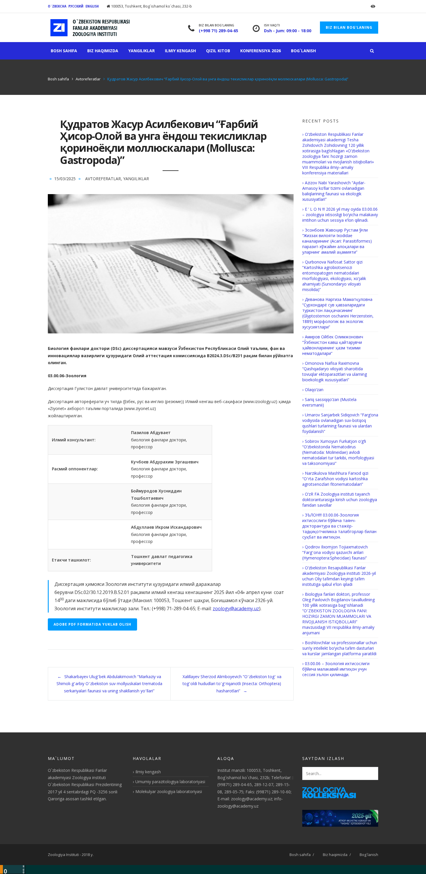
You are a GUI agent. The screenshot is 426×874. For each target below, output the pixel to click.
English (92, 6)
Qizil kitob (218, 50)
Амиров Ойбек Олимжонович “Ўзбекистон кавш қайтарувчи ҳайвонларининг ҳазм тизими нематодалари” (332, 345)
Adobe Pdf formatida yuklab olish (92, 624)
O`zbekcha (57, 6)
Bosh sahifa (64, 50)
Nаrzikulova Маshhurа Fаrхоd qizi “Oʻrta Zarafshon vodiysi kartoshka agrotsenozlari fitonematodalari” (335, 478)
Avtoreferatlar (88, 79)
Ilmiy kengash (180, 50)
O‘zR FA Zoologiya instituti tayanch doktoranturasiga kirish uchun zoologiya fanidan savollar (339, 499)
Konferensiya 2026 (260, 50)
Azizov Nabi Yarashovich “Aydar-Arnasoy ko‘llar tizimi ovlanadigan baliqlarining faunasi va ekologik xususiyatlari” (333, 191)
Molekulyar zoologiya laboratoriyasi (168, 791)
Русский (75, 6)
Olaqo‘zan (314, 389)
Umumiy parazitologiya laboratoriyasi (170, 781)
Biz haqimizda (102, 50)
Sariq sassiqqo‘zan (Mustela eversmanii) (329, 402)
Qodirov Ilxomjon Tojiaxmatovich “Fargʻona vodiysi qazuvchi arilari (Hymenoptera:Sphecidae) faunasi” (335, 552)
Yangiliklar (141, 50)
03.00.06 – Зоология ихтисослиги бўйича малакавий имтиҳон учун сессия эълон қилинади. (335, 669)
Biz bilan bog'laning (349, 27)
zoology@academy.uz (236, 608)
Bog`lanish (303, 50)
